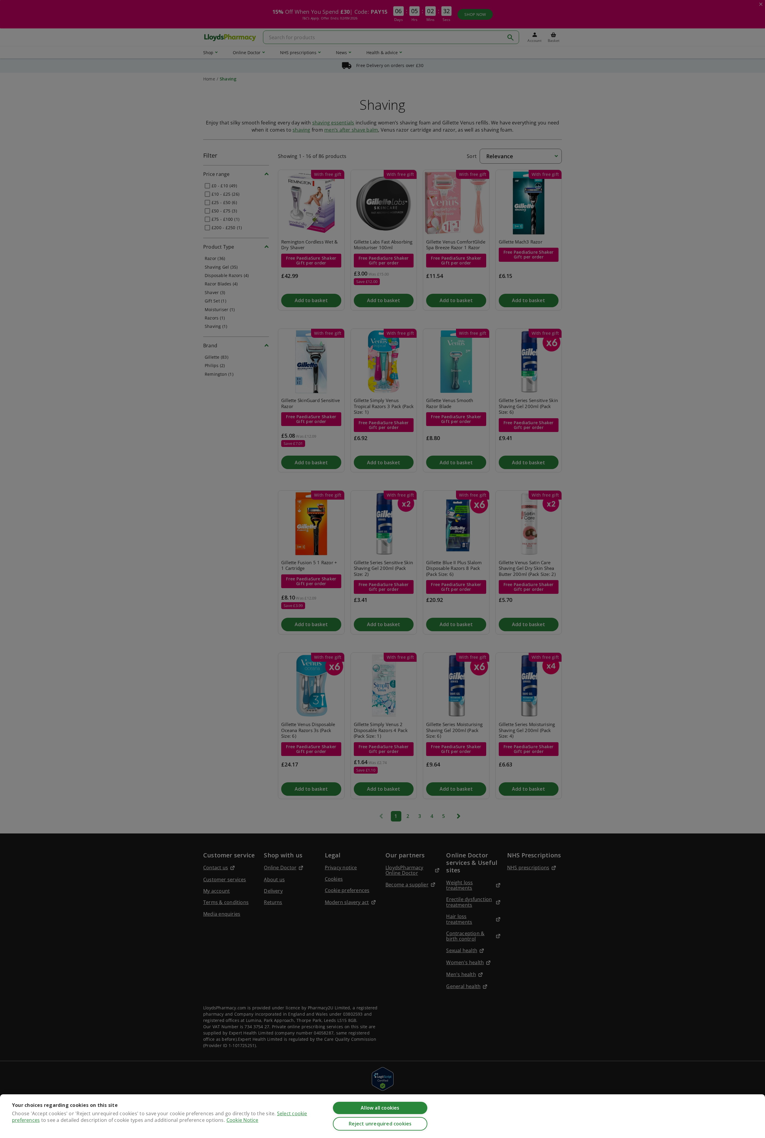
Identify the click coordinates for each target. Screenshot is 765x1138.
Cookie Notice (242, 1120)
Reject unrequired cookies (380, 1123)
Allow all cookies (380, 1107)
